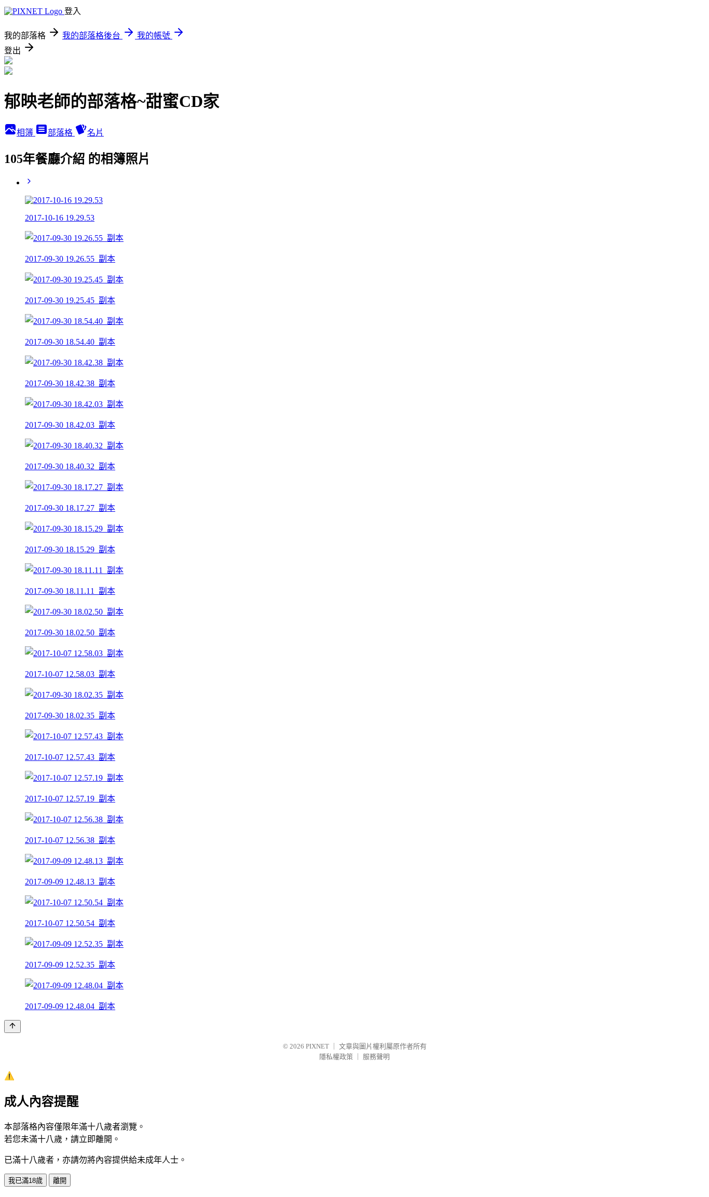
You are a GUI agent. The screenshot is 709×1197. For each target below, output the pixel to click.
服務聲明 (376, 1056)
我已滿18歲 (25, 1181)
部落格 (61, 132)
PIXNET (317, 1046)
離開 (59, 1181)
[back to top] (12, 1026)
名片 (95, 132)
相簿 (26, 132)
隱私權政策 (336, 1056)
